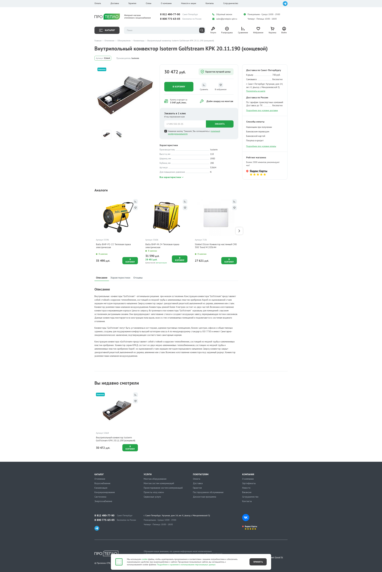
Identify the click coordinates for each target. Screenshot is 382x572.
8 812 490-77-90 (170, 14)
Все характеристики (170, 177)
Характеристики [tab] (120, 277)
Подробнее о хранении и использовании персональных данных (186, 564)
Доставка (114, 3)
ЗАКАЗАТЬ (220, 123)
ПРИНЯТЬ (258, 562)
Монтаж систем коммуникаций (159, 483)
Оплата (97, 3)
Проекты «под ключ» (154, 492)
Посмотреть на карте (255, 91)
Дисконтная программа (204, 496)
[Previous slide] (93, 231)
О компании (166, 3)
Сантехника (100, 496)
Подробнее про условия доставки (262, 110)
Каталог (110, 30)
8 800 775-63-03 (170, 18)
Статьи (148, 3)
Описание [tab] (101, 277)
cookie (145, 559)
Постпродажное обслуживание (208, 492)
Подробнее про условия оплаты (261, 146)
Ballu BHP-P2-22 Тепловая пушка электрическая (113, 246)
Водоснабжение (102, 483)
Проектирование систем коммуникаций (163, 487)
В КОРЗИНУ (179, 86)
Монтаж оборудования (155, 478)
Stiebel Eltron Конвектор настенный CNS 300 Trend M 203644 (216, 246)
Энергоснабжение (103, 501)
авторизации (161, 263)
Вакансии (246, 492)
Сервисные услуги (152, 496)
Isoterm (135, 58)
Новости (246, 487)
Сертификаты (249, 483)
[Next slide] (239, 231)
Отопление (99, 478)
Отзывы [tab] (138, 277)
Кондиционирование (104, 492)
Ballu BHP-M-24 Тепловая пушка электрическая (162, 246)
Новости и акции (188, 3)
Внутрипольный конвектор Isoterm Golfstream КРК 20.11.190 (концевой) (115, 439)
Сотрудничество (230, 3)
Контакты (210, 3)
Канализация (100, 487)
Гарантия (132, 3)
